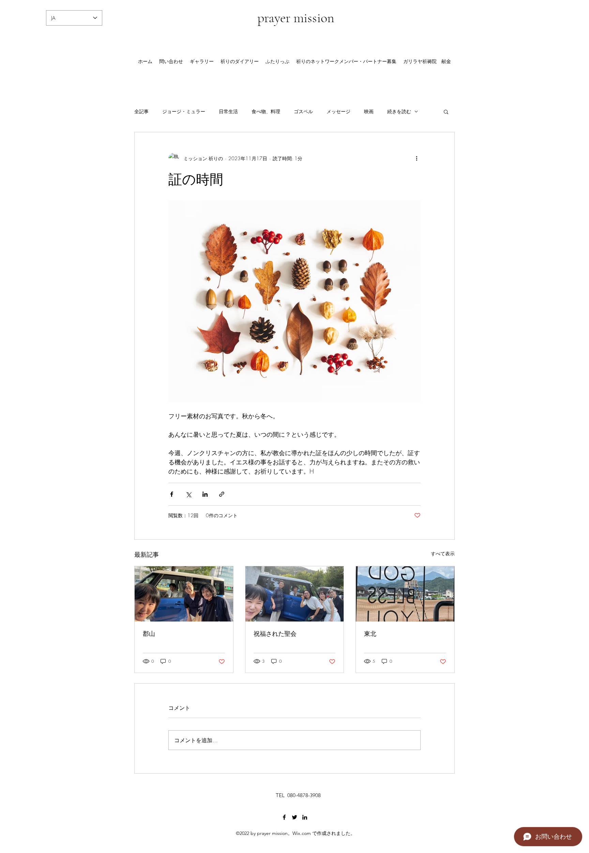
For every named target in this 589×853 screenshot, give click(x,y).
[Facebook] (284, 817)
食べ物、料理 (266, 111)
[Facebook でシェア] (171, 494)
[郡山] (184, 594)
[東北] (405, 594)
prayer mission (295, 18)
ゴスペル (303, 111)
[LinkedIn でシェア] (205, 494)
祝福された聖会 (275, 633)
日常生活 (228, 111)
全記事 (141, 111)
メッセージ (338, 111)
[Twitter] (294, 817)
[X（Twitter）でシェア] (188, 494)
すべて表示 (443, 553)
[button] (446, 111)
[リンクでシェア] (221, 494)
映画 (369, 111)
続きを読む (399, 111)
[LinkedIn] (304, 817)
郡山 (149, 633)
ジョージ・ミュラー (183, 111)
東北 (370, 633)
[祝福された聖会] (294, 594)
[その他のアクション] (416, 158)
